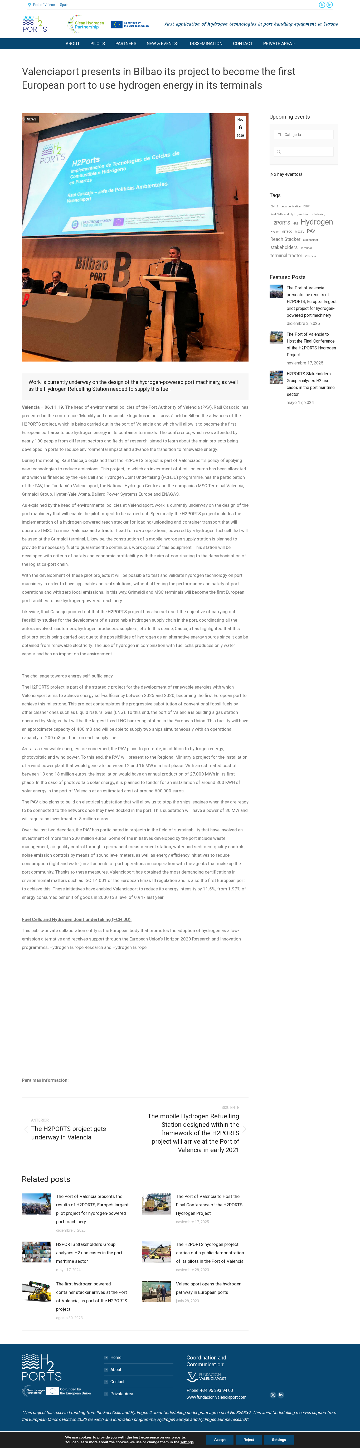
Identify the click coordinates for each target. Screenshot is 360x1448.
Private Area (121, 1393)
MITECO (286, 231)
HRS (295, 223)
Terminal (306, 248)
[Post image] (36, 1204)
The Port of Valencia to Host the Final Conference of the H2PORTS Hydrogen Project (209, 1205)
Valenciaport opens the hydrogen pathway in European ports (208, 1288)
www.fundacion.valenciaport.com (216, 1397)
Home (115, 1357)
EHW (306, 206)
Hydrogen (317, 221)
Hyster (274, 231)
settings (187, 1442)
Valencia (310, 256)
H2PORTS (280, 223)
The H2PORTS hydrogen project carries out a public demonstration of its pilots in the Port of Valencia (210, 1253)
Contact (117, 1381)
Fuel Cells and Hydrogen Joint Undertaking (297, 214)
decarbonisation (291, 206)
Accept (220, 1439)
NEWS (31, 119)
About (115, 1369)
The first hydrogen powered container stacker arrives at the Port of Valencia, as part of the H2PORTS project (91, 1296)
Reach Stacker (285, 239)
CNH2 (274, 206)
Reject (249, 1439)
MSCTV (299, 231)
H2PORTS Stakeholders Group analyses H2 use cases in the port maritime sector (89, 1253)
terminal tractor (286, 255)
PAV (311, 231)
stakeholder (310, 240)
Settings (279, 1439)
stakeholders (284, 247)
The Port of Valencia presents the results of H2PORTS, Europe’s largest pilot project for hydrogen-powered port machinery (92, 1209)
